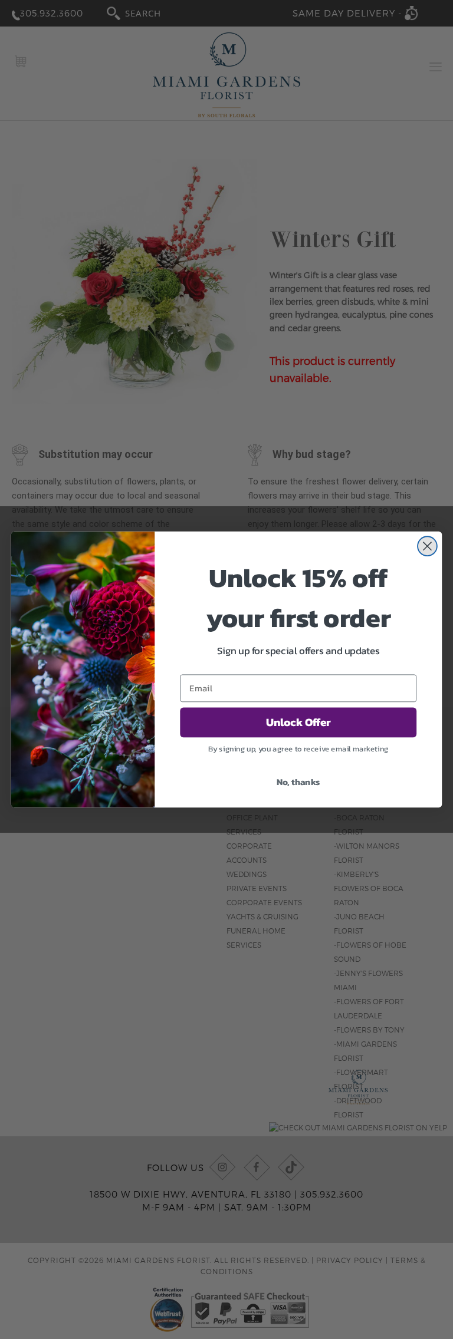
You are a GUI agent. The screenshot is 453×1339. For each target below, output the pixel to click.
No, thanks (298, 781)
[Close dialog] (427, 546)
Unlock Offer (298, 722)
